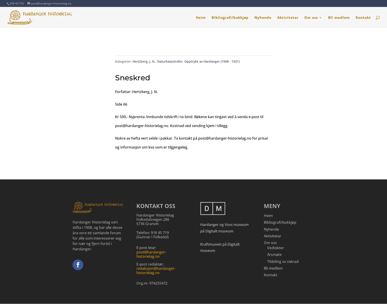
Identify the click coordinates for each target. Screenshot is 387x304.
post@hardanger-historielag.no (151, 254)
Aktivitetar (288, 18)
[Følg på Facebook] (78, 264)
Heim (201, 18)
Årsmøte (274, 254)
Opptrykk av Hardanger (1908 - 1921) (212, 61)
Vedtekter (275, 247)
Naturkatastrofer (170, 61)
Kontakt (363, 18)
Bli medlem (339, 18)
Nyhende (262, 18)
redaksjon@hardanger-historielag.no (156, 270)
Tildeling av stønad (283, 261)
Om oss (311, 18)
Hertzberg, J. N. (144, 61)
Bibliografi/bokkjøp (230, 18)
